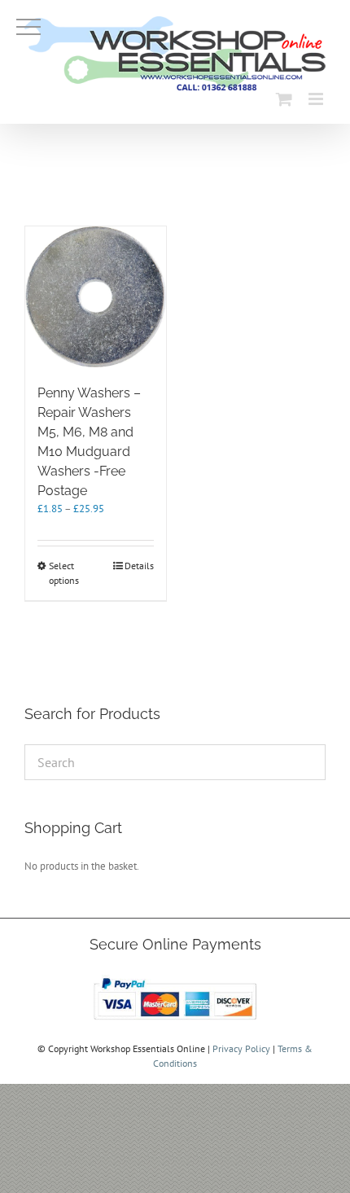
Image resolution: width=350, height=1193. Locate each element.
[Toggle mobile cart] (284, 98)
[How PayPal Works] (175, 978)
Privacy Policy (241, 1048)
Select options (64, 572)
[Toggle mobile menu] (317, 98)
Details (139, 565)
